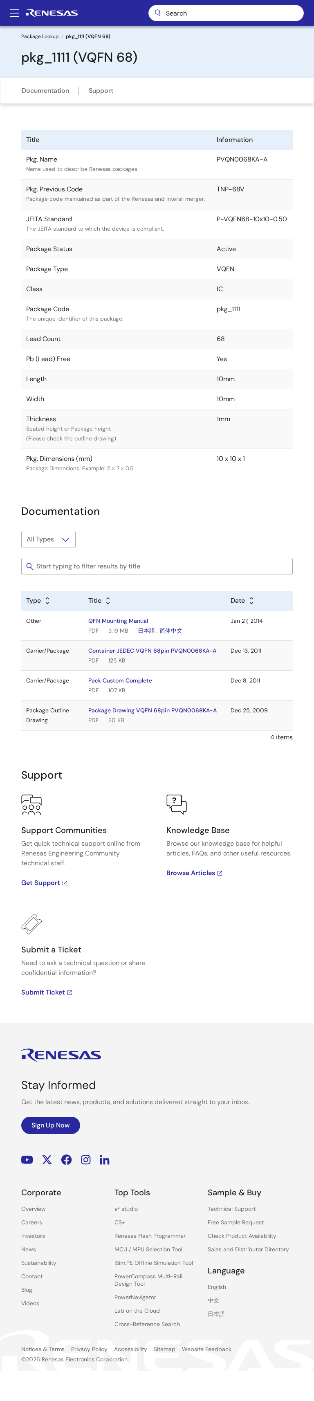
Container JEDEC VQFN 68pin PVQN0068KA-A (152, 650)
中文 (213, 1300)
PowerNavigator (135, 1297)
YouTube (27, 1159)
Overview (33, 1208)
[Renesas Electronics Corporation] (52, 13)
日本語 (146, 630)
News (28, 1249)
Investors (33, 1235)
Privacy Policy (89, 1349)
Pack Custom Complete (120, 680)
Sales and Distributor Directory (248, 1249)
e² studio (126, 1208)
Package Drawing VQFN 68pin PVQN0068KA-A (152, 710)
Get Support (40, 882)
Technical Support (232, 1208)
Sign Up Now (50, 1125)
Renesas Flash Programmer (150, 1235)
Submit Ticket (43, 992)
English (217, 1287)
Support (101, 90)
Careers (31, 1222)
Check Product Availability (242, 1235)
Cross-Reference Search (147, 1324)
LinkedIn (105, 1159)
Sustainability (38, 1262)
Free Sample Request (236, 1222)
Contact (32, 1276)
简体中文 (170, 630)
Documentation (45, 90)
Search (226, 13)
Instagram (86, 1159)
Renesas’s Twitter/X (47, 1159)
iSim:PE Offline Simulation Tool (153, 1262)
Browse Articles (190, 873)
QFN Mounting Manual (118, 620)
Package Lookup (40, 36)
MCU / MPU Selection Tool (148, 1249)
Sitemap (164, 1349)
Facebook (66, 1159)
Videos (30, 1303)
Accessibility (130, 1349)
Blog (26, 1289)
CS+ (119, 1222)
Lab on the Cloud (137, 1310)
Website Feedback (206, 1349)
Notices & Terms (43, 1349)
